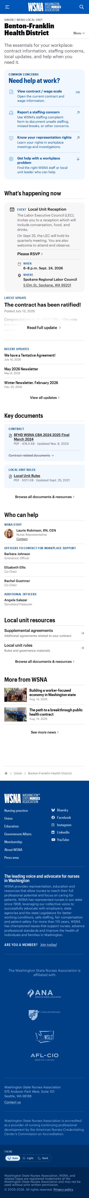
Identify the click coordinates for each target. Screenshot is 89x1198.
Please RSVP (28, 254)
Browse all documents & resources (43, 497)
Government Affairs (18, 834)
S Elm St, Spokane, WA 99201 (47, 285)
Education (11, 826)
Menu (77, 33)
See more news (43, 732)
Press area (11, 857)
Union (9, 20)
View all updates (43, 397)
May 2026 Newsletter (21, 368)
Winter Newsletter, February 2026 (31, 382)
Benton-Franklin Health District (29, 29)
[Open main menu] (7, 7)
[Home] (6, 773)
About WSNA (13, 849)
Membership (13, 842)
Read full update (42, 327)
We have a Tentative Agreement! (30, 355)
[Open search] (81, 7)
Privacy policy (63, 1189)
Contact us (12, 1102)
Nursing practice (16, 810)
